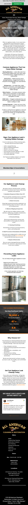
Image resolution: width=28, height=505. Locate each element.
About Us (10, 450)
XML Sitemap (21, 501)
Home (3, 17)
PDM (19, 503)
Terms (14, 501)
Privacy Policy (7, 501)
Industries (10, 447)
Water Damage (22, 17)
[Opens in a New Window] (11, 487)
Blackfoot (22, 0)
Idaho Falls (5, 0)
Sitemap (10, 503)
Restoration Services (11, 17)
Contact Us (18, 4)
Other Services (12, 449)
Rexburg (17, 0)
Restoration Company (13, 442)
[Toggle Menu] (14, 15)
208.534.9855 (7, 3)
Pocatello (11, 0)
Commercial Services (13, 445)
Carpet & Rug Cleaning (14, 440)
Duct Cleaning (11, 443)
